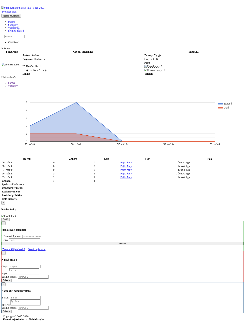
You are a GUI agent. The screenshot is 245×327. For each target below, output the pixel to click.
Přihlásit (122, 243)
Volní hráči (14, 27)
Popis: (5, 273)
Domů (11, 21)
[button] (7, 11)
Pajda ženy (126, 162)
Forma (11, 82)
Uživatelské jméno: (12, 236)
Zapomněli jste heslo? (13, 249)
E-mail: (6, 297)
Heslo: (5, 240)
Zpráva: (6, 304)
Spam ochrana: (9, 276)
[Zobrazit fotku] (11, 64)
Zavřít (5, 219)
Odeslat (6, 280)
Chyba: (6, 266)
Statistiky (13, 24)
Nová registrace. (37, 249)
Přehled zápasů (16, 30)
